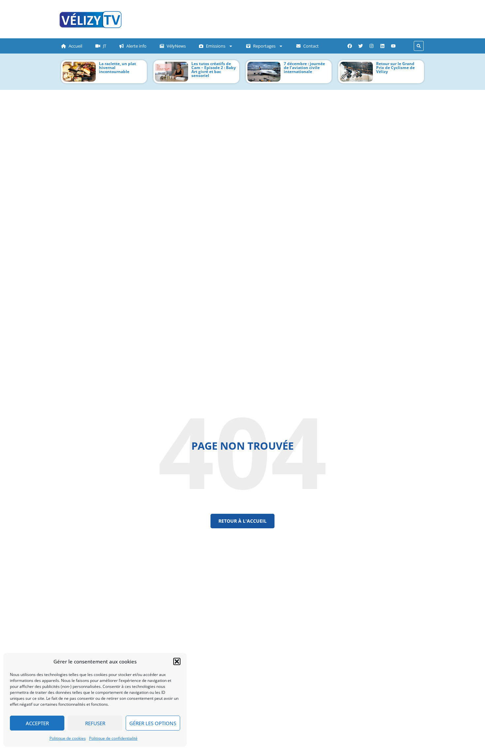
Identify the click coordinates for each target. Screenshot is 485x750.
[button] (177, 661)
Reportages (264, 46)
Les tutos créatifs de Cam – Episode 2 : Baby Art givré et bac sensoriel (213, 69)
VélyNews (176, 46)
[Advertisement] (261, 18)
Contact (311, 46)
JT (104, 46)
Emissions (215, 46)
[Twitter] (360, 46)
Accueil (75, 46)
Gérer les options (152, 723)
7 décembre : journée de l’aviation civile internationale (304, 67)
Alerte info (136, 46)
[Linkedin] (382, 46)
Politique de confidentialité (113, 738)
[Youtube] (393, 46)
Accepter (37, 723)
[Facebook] (349, 46)
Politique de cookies (67, 738)
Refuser (95, 723)
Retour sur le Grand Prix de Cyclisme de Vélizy (395, 67)
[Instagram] (371, 46)
